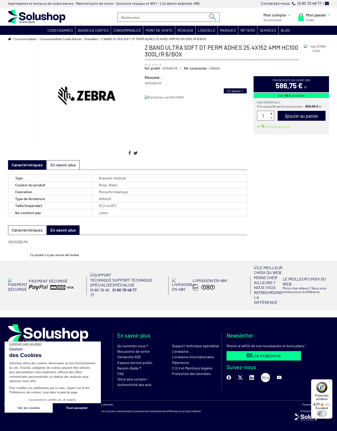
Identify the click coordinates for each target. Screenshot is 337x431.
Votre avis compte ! (132, 379)
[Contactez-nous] (327, 3)
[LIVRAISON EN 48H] (199, 290)
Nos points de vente (133, 351)
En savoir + (235, 91)
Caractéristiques (27, 229)
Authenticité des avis (134, 384)
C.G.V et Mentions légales (192, 368)
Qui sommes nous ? (132, 346)
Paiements (180, 362)
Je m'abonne (266, 355)
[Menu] (329, 382)
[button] (60, 30)
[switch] (321, 413)
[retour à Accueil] (9, 39)
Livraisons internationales (193, 357)
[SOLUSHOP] (36, 16)
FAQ (120, 373)
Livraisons (180, 351)
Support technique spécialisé (195, 346)
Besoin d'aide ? (129, 368)
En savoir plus (63, 164)
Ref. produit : (153, 68)
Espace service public (134, 362)
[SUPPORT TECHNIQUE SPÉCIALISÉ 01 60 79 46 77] (127, 295)
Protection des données (191, 373)
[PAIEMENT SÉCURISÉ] (41, 290)
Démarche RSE (129, 357)
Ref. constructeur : (196, 68)
